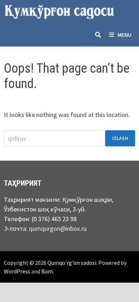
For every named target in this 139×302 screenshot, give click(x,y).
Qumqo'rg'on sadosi (71, 262)
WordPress (17, 271)
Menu (125, 34)
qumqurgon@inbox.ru (58, 228)
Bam (47, 271)
